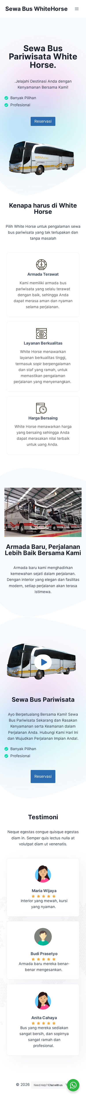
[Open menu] (77, 8)
